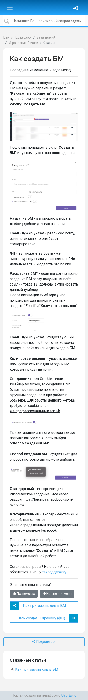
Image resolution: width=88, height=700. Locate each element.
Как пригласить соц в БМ (36, 669)
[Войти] (76, 8)
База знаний (46, 37)
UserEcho (68, 695)
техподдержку (54, 572)
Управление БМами (23, 43)
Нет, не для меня (59, 593)
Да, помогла (25, 593)
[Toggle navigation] (10, 7)
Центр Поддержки (17, 37)
